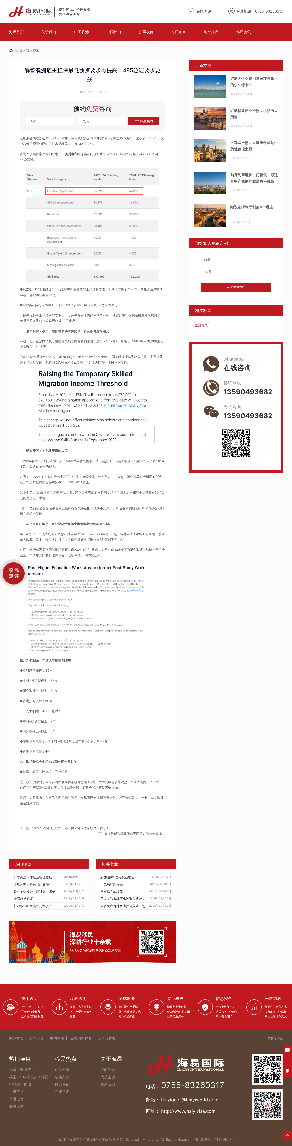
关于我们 (49, 32)
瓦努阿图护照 (81, 1038)
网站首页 (16, 1038)
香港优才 (16, 1091)
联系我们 (107, 1084)
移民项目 (179, 32)
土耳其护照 (107, 1038)
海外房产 (211, 32)
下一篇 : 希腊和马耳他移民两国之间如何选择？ (131, 834)
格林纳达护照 (20, 1084)
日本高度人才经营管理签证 (33, 877)
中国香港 (81, 32)
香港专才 (16, 1106)
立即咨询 (62, 1091)
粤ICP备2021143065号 (214, 1139)
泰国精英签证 (23, 899)
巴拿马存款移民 (111, 884)
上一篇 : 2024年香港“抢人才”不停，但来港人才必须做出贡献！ (64, 828)
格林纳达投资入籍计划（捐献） (36, 892)
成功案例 (62, 1077)
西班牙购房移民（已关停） (33, 884)
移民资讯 (243, 32)
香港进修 (16, 1099)
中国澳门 (114, 32)
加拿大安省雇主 (22, 1069)
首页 (19, 50)
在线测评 (203, 11)
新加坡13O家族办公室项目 (33, 906)
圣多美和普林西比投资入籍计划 (122, 899)
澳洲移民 (201, 325)
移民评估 (62, 1084)
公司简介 (36, 1038)
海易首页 (16, 32)
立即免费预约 (144, 121)
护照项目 (146, 32)
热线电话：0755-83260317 (260, 11)
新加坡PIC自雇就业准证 (117, 877)
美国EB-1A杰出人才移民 (29, 1077)
